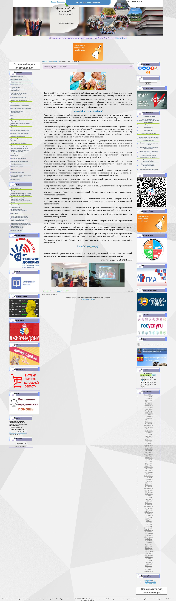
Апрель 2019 (148, 373)
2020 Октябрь (149, 447)
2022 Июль (148, 485)
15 (141, 382)
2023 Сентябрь (148, 506)
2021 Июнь (148, 461)
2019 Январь (149, 412)
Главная (53, 2)
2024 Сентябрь (148, 528)
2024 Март (148, 517)
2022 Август (148, 486)
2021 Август (148, 465)
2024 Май (149, 521)
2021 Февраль (148, 454)
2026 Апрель (149, 562)
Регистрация (61, 2)
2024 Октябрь (149, 530)
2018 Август (148, 403)
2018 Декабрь (149, 411)
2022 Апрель (149, 479)
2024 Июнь (148, 522)
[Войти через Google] (156, 68)
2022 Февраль (148, 476)
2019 (50, 61)
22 (141, 384)
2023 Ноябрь (149, 510)
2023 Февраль (148, 495)
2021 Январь (149, 452)
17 (146, 382)
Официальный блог (150, 580)
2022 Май (149, 481)
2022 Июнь (148, 483)
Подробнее (121, 37)
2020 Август (148, 443)
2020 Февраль (148, 432)
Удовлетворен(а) (17, 427)
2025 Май (149, 542)
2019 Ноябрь (149, 429)
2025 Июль (148, 546)
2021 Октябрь (149, 468)
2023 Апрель (149, 499)
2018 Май (149, 398)
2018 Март (148, 396)
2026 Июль (148, 567)
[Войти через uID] (140, 68)
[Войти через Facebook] (148, 68)
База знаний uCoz (150, 583)
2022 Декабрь (149, 492)
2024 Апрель (149, 519)
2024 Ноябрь (149, 531)
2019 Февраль (148, 414)
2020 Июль (148, 441)
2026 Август (148, 569)
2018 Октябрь (149, 407)
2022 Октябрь (149, 490)
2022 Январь (149, 474)
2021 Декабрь (149, 472)
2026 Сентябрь (148, 571)
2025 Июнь (148, 544)
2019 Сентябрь (148, 425)
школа (58, 291)
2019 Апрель (149, 416)
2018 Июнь (148, 400)
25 (148, 384)
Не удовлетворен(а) (18, 429)
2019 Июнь (148, 420)
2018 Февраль (148, 394)
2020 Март (148, 434)
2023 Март (148, 497)
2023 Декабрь (149, 512)
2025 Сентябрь (148, 549)
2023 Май (149, 501)
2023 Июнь (148, 503)
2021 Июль (148, 463)
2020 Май (149, 438)
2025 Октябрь (149, 551)
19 (150, 382)
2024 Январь (149, 513)
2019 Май (149, 418)
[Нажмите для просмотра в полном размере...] (88, 89)
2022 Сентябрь (148, 488)
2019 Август (148, 423)
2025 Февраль (148, 537)
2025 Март (148, 539)
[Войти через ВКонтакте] (144, 68)
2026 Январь (149, 557)
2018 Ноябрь (149, 409)
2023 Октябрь (149, 508)
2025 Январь (149, 535)
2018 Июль (148, 402)
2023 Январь (149, 494)
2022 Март (148, 477)
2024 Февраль (148, 515)
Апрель (55, 61)
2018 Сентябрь (148, 405)
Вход (92, 299)
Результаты (13, 433)
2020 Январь (149, 430)
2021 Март (148, 456)
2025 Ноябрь (149, 553)
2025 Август (148, 548)
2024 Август (148, 526)
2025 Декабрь (149, 555)
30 (143, 386)
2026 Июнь (148, 566)
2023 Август (148, 504)
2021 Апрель (149, 457)
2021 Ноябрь (149, 470)
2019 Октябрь (149, 427)
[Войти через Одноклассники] (148, 72)
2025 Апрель (149, 540)
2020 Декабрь (149, 450)
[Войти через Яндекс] (152, 68)
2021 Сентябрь (148, 466)
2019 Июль (148, 421)
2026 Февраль (148, 558)
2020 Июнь (148, 439)
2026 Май (149, 564)
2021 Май (149, 459)
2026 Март (148, 560)
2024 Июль (148, 524)
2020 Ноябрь (149, 448)
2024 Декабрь (149, 533)
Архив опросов (22, 433)
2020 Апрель (149, 436)
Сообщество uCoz (150, 582)
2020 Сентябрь (148, 445)
